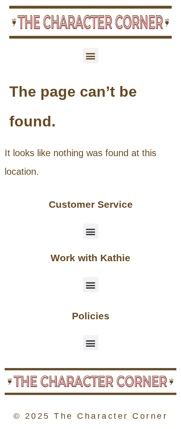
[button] (90, 55)
